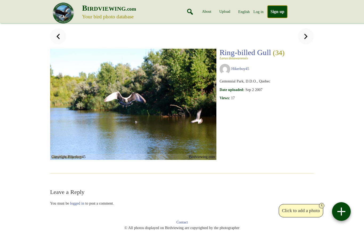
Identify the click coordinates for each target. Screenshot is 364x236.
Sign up (277, 11)
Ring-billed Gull (252, 54)
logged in (77, 203)
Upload (224, 11)
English (244, 12)
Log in (258, 12)
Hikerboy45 (240, 69)
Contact (182, 222)
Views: (225, 98)
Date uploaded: (232, 90)
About (206, 11)
